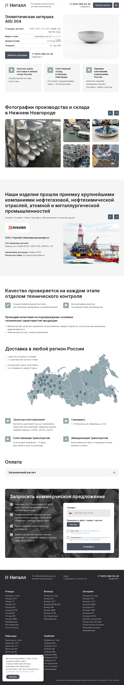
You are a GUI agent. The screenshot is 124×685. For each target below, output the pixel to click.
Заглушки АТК (88, 613)
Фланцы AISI (49, 599)
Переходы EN (11, 652)
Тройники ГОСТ (50, 646)
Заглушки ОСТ (89, 607)
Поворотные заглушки (92, 622)
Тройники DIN (49, 652)
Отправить (88, 546)
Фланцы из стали (51, 596)
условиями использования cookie (20, 672)
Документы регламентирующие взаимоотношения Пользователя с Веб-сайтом (87, 680)
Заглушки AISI (88, 599)
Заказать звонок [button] (102, 5)
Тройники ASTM (50, 657)
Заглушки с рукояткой (92, 619)
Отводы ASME (11, 619)
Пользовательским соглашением (86, 539)
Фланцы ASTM (50, 613)
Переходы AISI (11, 649)
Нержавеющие (11, 622)
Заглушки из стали (90, 596)
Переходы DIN (11, 655)
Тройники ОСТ (50, 660)
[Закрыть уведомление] (42, 656)
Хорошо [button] (13, 677)
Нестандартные (12, 625)
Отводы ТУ (10, 601)
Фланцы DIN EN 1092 (52, 604)
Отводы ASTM (11, 610)
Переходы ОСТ (11, 646)
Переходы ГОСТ (12, 643)
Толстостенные (12, 628)
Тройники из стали (51, 640)
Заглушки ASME (89, 604)
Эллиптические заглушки (93, 625)
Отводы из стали (12, 596)
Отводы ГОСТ (11, 599)
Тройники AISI (49, 643)
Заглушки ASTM (89, 616)
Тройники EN (49, 649)
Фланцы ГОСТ (50, 601)
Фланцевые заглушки (91, 628)
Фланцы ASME (49, 610)
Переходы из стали (13, 640)
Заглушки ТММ (89, 610)
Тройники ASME (50, 655)
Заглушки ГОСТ (89, 601)
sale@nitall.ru (85, 7)
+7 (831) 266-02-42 (80, 4)
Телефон (71, 507)
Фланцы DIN (49, 607)
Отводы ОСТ (10, 604)
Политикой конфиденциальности (96, 537)
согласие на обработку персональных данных (84, 532)
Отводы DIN (10, 616)
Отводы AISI (10, 607)
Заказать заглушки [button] (17, 55)
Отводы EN (10, 613)
